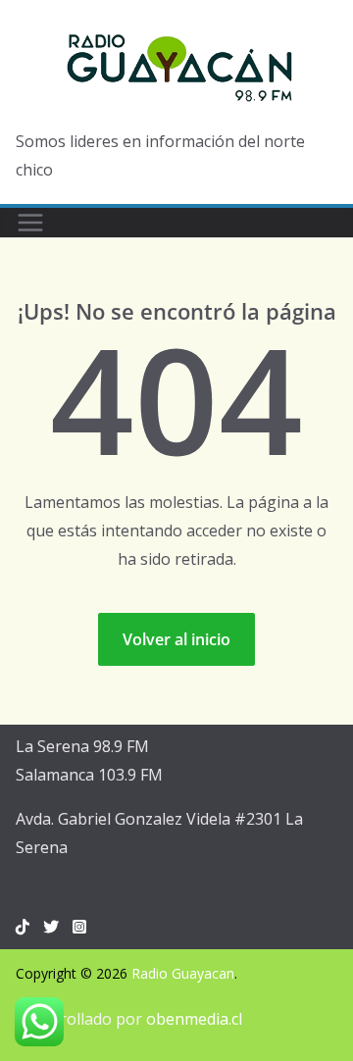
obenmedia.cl (194, 1019)
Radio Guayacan (182, 973)
